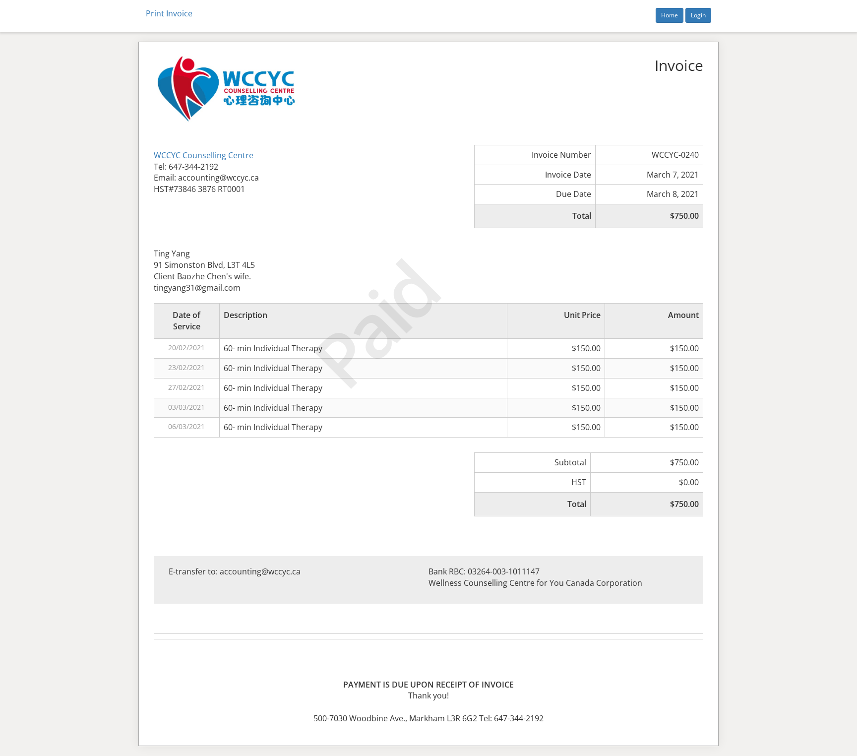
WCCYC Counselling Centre (203, 155)
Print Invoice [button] (169, 13)
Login (698, 15)
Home (669, 15)
